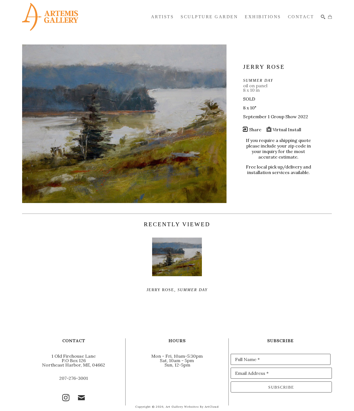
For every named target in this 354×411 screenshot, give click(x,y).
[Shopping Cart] (330, 17)
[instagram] (65, 397)
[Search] (323, 17)
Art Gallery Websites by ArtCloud (192, 407)
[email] (81, 397)
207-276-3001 (73, 378)
